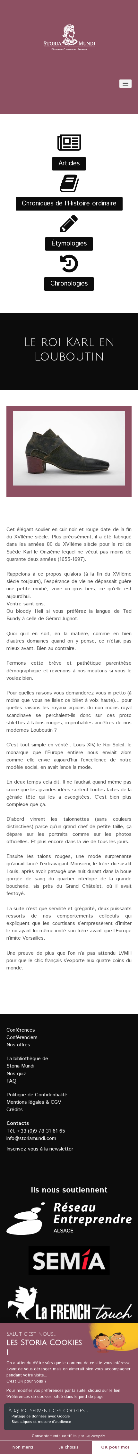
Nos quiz (16, 1073)
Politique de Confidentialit (35, 1095)
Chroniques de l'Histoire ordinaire (69, 203)
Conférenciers (22, 1037)
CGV (56, 1102)
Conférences (20, 1030)
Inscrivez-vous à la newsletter (39, 1149)
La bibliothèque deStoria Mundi (27, 1062)
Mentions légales (25, 1102)
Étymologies (69, 243)
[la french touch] (69, 1307)
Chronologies (69, 283)
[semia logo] (69, 1260)
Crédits (14, 1109)
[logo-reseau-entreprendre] (69, 1218)
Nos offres (18, 1045)
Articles (69, 163)
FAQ (11, 1081)
